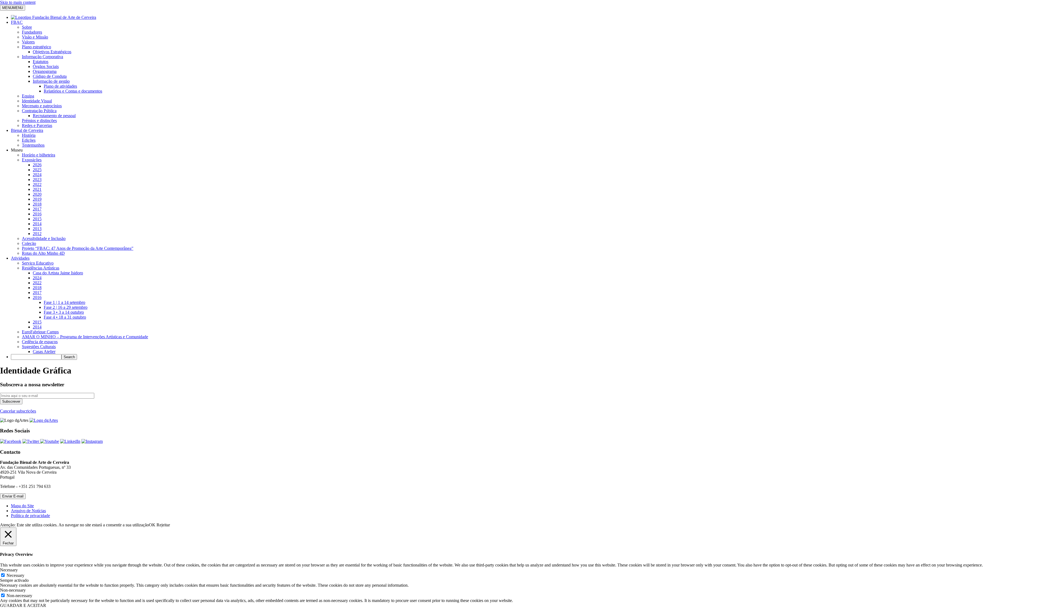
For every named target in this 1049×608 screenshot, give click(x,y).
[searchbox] (36, 357)
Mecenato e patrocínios (42, 105)
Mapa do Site (22, 505)
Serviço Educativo (38, 263)
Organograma (45, 71)
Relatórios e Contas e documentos (73, 91)
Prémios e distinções (39, 120)
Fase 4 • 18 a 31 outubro (65, 317)
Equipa (28, 96)
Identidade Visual (37, 101)
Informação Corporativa (42, 56)
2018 (37, 204)
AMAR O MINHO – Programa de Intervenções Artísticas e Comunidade (85, 336)
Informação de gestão (51, 81)
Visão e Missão (35, 37)
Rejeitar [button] (163, 525)
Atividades (20, 258)
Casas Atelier (44, 351)
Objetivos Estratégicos (52, 51)
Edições (29, 140)
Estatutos (40, 61)
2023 (37, 179)
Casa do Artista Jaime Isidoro (58, 273)
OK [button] (152, 525)
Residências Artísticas (40, 268)
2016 (37, 214)
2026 (37, 164)
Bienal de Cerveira (27, 130)
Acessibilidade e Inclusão (44, 238)
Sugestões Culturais (39, 346)
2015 (37, 218)
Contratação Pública (39, 110)
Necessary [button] (9, 570)
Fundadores (32, 32)
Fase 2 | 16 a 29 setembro (65, 307)
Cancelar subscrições (18, 411)
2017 (37, 209)
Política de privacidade (30, 515)
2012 (37, 233)
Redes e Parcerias (37, 125)
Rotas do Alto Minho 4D (43, 253)
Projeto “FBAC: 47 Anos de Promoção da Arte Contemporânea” (77, 248)
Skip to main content (18, 2)
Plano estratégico (36, 47)
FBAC (17, 22)
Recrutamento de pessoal (54, 115)
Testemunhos (33, 145)
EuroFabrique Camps (40, 332)
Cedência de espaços (40, 341)
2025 (37, 169)
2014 (37, 223)
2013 (37, 228)
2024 (37, 174)
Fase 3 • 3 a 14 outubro (64, 312)
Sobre (27, 27)
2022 (37, 184)
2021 (37, 189)
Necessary (15, 575)
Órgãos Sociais (46, 66)
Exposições (32, 160)
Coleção (29, 243)
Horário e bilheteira (38, 155)
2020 (37, 194)
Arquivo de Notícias (28, 510)
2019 (37, 199)
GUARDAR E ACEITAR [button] (23, 605)
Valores (28, 42)
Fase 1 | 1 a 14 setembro (64, 302)
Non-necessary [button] (13, 590)
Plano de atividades (60, 86)
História (29, 135)
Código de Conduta (50, 76)
